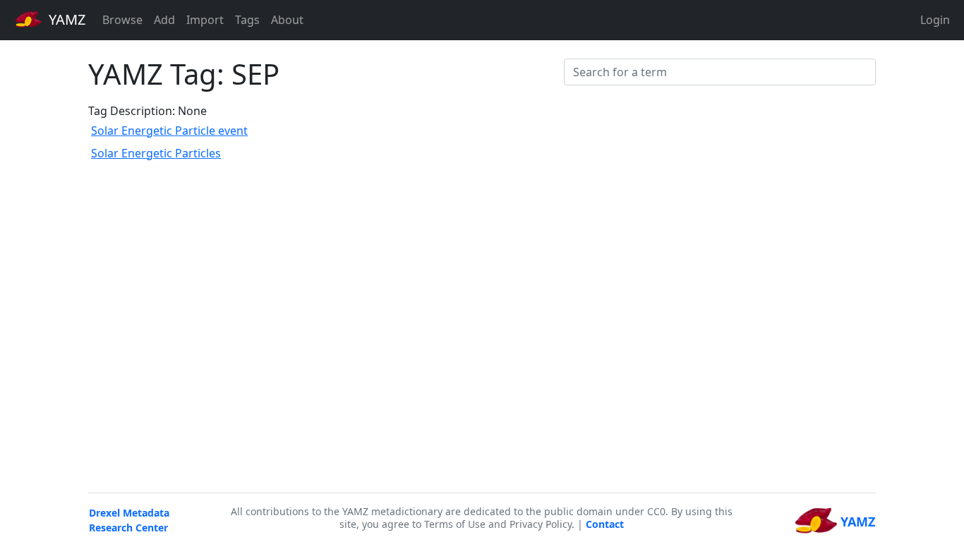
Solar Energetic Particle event (169, 130)
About (287, 20)
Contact (605, 524)
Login (935, 20)
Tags (247, 20)
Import (205, 20)
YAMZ (65, 19)
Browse (122, 20)
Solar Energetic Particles (156, 153)
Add (164, 20)
